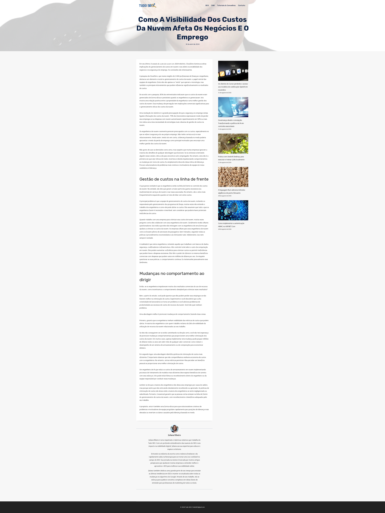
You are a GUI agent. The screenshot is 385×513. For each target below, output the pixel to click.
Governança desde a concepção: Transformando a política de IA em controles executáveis (231, 123)
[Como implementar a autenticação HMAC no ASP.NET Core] (233, 210)
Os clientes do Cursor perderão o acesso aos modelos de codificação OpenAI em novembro (233, 87)
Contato (241, 5)
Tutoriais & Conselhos (226, 5)
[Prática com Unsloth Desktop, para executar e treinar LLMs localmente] (233, 144)
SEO (207, 5)
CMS (213, 5)
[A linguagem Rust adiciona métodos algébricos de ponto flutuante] (233, 177)
